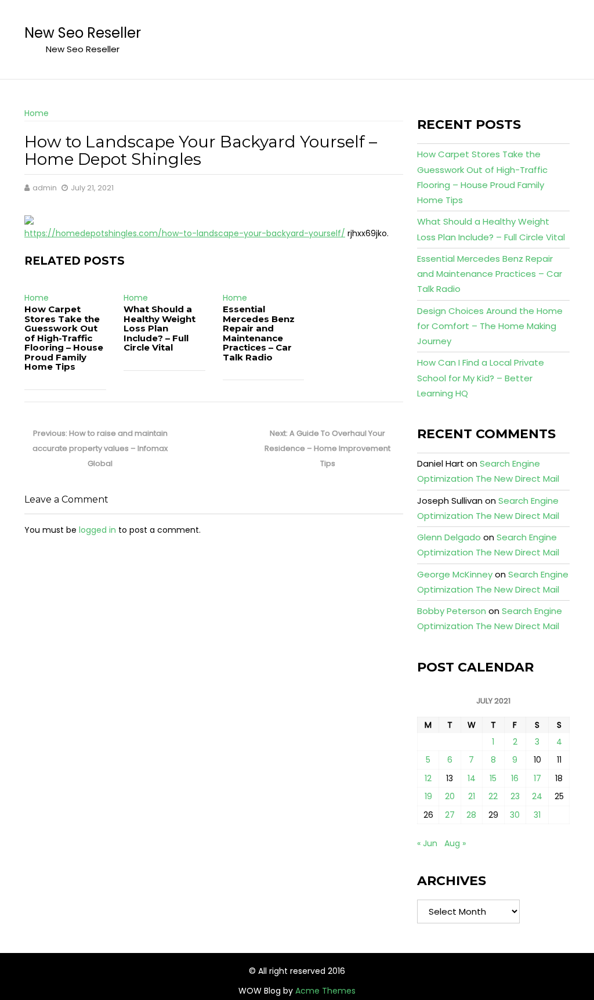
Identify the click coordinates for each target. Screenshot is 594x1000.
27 (450, 815)
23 (515, 796)
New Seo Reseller (82, 32)
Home (36, 113)
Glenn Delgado (449, 537)
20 (450, 796)
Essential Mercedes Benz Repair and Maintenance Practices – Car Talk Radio (259, 333)
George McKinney (454, 574)
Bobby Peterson (451, 611)
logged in (97, 530)
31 (537, 815)
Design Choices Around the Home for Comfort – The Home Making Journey (490, 326)
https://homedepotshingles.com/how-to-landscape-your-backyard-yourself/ (184, 233)
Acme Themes (325, 991)
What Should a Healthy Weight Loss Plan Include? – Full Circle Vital (159, 328)
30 (515, 815)
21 (471, 796)
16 (515, 778)
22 (493, 796)
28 (471, 815)
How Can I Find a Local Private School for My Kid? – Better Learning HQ (480, 377)
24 (537, 796)
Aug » (455, 843)
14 (472, 778)
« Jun (427, 843)
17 (537, 778)
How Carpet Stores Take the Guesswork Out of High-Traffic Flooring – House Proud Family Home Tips (63, 338)
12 (428, 778)
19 (428, 796)
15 (493, 778)
